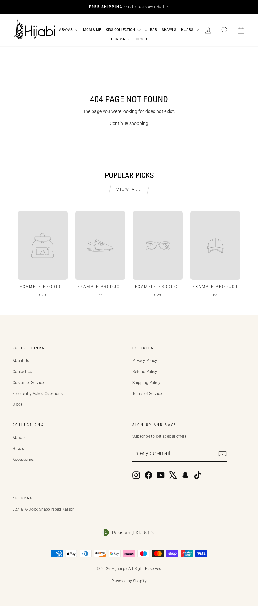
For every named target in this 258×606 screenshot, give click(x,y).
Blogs (141, 39)
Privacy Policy (144, 361)
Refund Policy (144, 371)
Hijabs (187, 29)
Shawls (169, 29)
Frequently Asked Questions (38, 393)
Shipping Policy (146, 382)
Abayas (66, 29)
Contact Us (22, 371)
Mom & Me (92, 29)
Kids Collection (121, 29)
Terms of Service (147, 393)
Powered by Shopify (129, 581)
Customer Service (28, 382)
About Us (21, 361)
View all (129, 189)
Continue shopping (129, 123)
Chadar (118, 39)
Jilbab (151, 29)
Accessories (23, 459)
